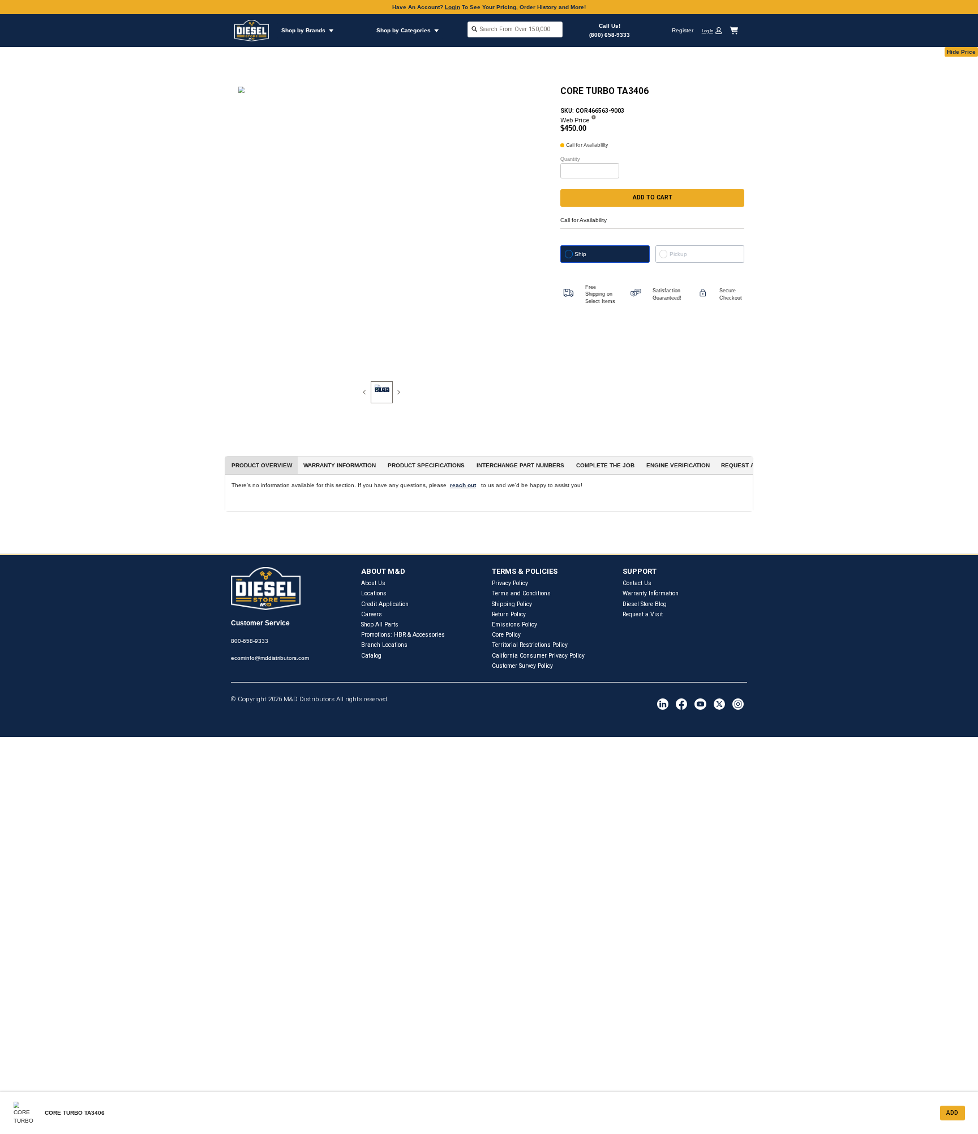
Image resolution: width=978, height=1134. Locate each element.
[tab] (382, 392)
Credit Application (385, 604)
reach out (463, 485)
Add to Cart (652, 197)
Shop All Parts (379, 624)
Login (452, 7)
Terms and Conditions (521, 593)
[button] (715, 30)
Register (682, 30)
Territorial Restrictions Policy (530, 645)
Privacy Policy (510, 583)
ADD (952, 1112)
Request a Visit (643, 614)
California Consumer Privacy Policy (538, 655)
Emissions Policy (514, 624)
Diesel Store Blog (645, 604)
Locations (374, 593)
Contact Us (637, 583)
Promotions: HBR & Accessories (403, 634)
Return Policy (509, 614)
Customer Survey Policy (522, 666)
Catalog (371, 655)
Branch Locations (384, 645)
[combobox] (515, 30)
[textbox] (515, 29)
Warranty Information (651, 593)
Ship (580, 254)
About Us (373, 583)
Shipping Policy (512, 604)
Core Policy (506, 634)
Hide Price (961, 52)
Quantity (570, 159)
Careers (371, 614)
